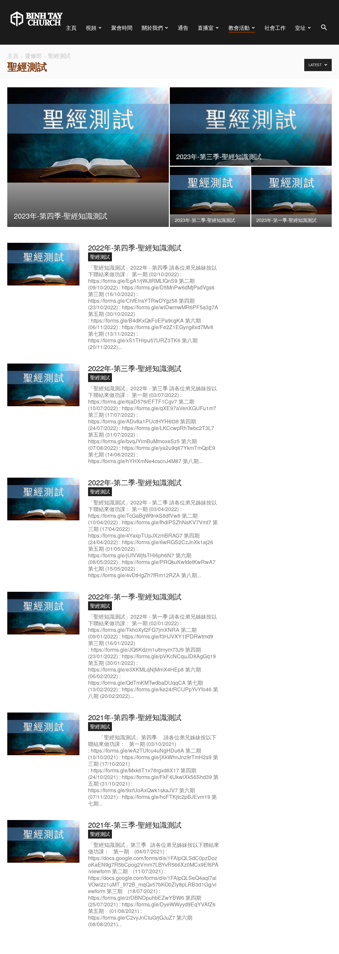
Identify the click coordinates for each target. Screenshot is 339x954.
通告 (183, 27)
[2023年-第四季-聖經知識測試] (88, 135)
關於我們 (152, 27)
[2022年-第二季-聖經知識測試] (43, 499)
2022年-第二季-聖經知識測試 (134, 482)
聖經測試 (100, 256)
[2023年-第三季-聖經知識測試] (251, 135)
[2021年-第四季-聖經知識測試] (43, 734)
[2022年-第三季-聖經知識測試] (43, 385)
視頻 (91, 27)
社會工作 (275, 27)
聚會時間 (121, 27)
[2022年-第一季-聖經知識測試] (43, 613)
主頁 (71, 27)
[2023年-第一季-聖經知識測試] (291, 190)
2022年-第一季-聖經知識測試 (134, 596)
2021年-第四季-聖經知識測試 (134, 717)
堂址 (300, 27)
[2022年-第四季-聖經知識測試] (43, 264)
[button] (324, 28)
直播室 (206, 27)
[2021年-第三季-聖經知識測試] (43, 841)
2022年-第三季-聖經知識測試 (134, 368)
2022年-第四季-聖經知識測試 (134, 247)
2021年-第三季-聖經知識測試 (134, 824)
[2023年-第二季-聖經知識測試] (210, 190)
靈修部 (33, 55)
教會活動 (239, 27)
